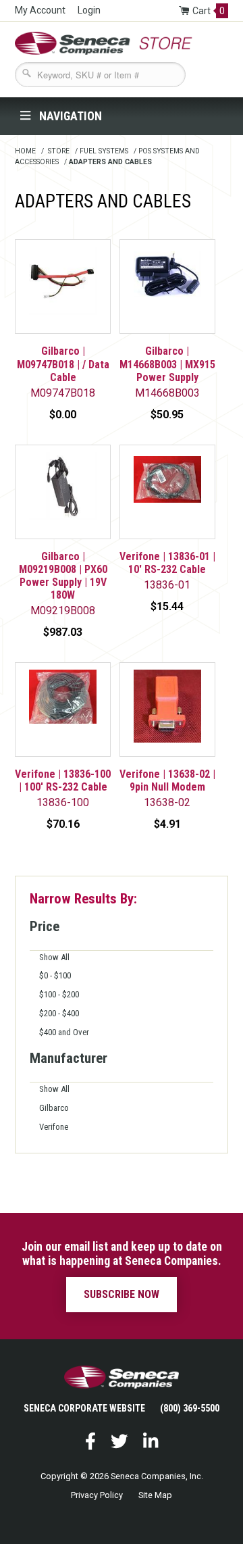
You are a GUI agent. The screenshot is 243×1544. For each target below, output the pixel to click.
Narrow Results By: (83, 899)
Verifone (53, 1127)
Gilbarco (54, 1108)
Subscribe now (121, 1294)
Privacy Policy (97, 1495)
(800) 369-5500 (189, 1408)
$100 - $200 (59, 994)
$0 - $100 (55, 975)
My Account (40, 10)
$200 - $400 (59, 1013)
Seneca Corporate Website (84, 1408)
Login (89, 10)
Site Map (155, 1495)
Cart (208, 10)
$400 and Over (64, 1032)
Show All (54, 957)
